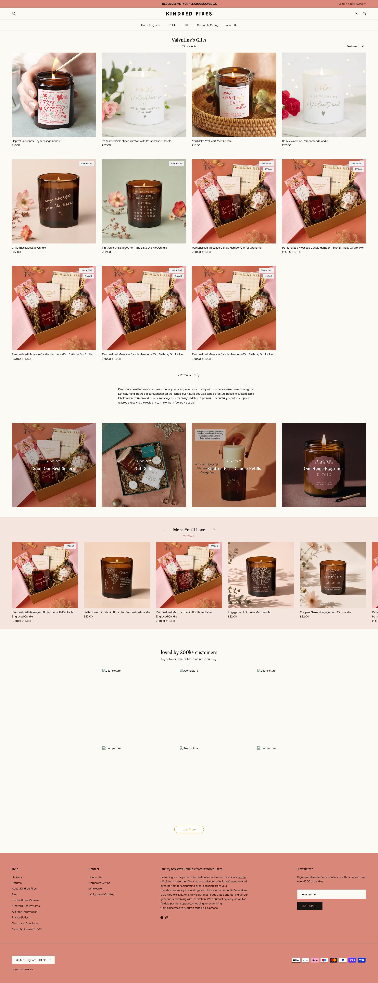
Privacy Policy (20, 917)
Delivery (17, 877)
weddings (194, 890)
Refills (172, 25)
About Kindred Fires (24, 888)
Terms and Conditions (25, 923)
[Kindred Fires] (189, 14)
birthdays (211, 890)
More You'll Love (189, 529)
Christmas (174, 908)
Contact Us (95, 877)
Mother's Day (175, 894)
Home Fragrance (151, 25)
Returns (17, 883)
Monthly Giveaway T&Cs (27, 929)
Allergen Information (24, 912)
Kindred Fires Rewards (26, 906)
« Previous (184, 375)
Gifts (186, 25)
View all (189, 536)
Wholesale (95, 888)
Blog (14, 894)
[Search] (14, 14)
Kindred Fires (26, 969)
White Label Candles (101, 894)
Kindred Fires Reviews (25, 900)
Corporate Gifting (207, 25)
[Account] (355, 14)
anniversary (177, 890)
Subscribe (309, 905)
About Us (231, 25)
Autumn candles (194, 908)
